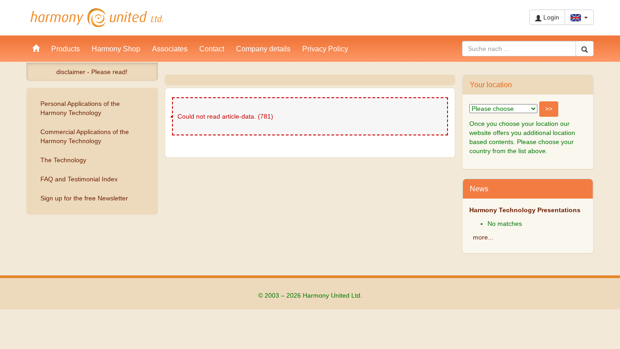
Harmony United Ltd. (96, 17)
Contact (211, 49)
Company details (263, 49)
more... (483, 237)
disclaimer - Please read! (92, 71)
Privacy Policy (325, 49)
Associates (169, 49)
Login (550, 17)
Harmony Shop (116, 49)
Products (65, 49)
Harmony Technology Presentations (525, 210)
